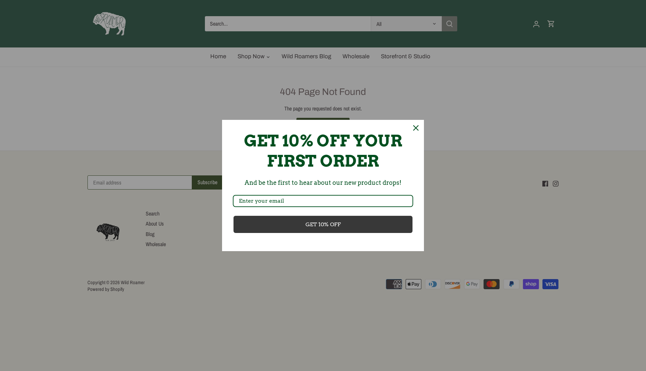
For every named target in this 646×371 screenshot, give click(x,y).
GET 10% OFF (323, 224)
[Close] (416, 128)
